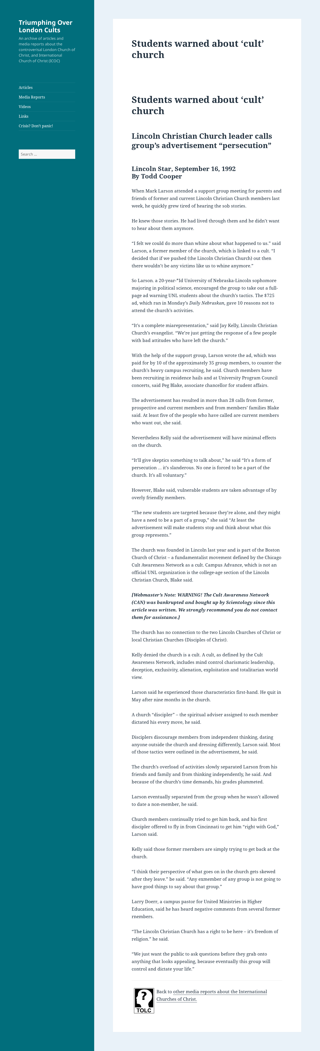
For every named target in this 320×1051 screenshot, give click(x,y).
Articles (26, 87)
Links (23, 116)
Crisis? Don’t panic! (36, 125)
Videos (25, 106)
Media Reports (32, 97)
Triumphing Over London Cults (45, 26)
